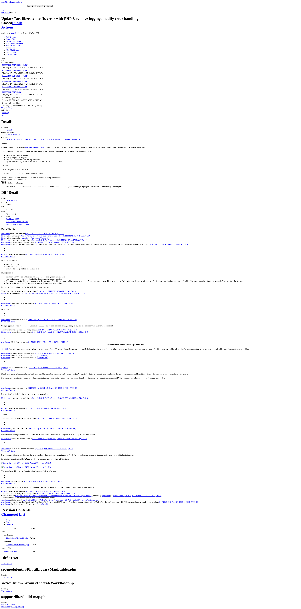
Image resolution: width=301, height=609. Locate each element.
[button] (5, 2)
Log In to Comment (8, 604)
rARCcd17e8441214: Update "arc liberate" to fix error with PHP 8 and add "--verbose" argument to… (44, 139)
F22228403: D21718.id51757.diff (14, 76)
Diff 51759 (32, 429)
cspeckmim (15, 33)
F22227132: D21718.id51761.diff (14, 87)
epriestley (5, 113)
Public (17, 23)
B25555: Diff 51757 (40, 398)
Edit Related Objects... (14, 46)
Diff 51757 (32, 388)
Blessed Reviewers (13, 135)
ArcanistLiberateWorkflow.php (17, 545)
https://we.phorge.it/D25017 (35, 147)
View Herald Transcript (45, 236)
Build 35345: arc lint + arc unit (17, 224)
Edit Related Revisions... (15, 43)
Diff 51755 (32, 320)
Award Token (11, 52)
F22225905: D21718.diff (11, 92)
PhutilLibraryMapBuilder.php (17, 538)
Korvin (4, 115)
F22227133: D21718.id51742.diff (14, 81)
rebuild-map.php (10, 551)
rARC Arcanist (11, 200)
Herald (3, 236)
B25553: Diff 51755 (40, 332)
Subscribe (10, 48)
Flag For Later (11, 54)
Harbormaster (6, 240)
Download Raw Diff (13, 41)
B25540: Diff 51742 (40, 240)
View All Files (6, 108)
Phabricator (5, 607)
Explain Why (118, 496)
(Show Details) (42, 355)
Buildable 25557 (12, 219)
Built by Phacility (17, 607)
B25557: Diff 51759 (40, 439)
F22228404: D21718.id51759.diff (14, 70)
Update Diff (10, 39)
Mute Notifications (13, 50)
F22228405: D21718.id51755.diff (14, 65)
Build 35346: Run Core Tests (17, 222)
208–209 (5, 349)
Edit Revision (11, 37)
